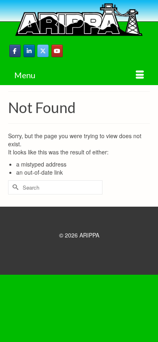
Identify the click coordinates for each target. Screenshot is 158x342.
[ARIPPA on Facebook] (15, 51)
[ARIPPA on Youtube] (57, 51)
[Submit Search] (14, 187)
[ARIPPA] (79, 19)
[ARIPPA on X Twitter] (43, 51)
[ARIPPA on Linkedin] (29, 51)
